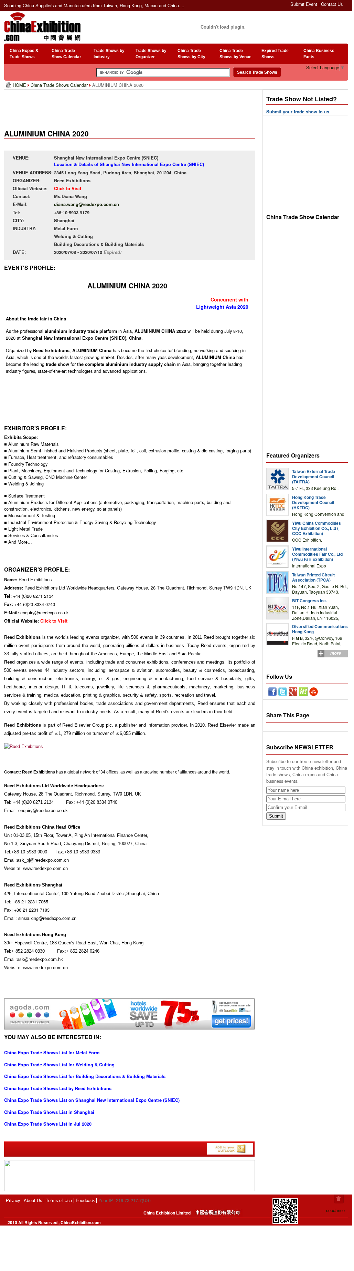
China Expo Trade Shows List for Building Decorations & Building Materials (84, 1076)
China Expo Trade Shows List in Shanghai (49, 1112)
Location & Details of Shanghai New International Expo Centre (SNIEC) (129, 164)
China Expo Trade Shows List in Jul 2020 (48, 1124)
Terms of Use (59, 1200)
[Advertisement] (131, 106)
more (335, 653)
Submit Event (303, 4)
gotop (339, 1199)
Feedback (85, 1200)
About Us (33, 1200)
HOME (20, 85)
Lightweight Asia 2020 (222, 306)
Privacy (13, 1200)
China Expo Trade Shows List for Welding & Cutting (59, 1065)
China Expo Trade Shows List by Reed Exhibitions (57, 1088)
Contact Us (332, 4)
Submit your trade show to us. (298, 112)
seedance (335, 1210)
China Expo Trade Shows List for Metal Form (51, 1052)
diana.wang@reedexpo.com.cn (86, 204)
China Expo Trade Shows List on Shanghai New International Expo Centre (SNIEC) (92, 1100)
